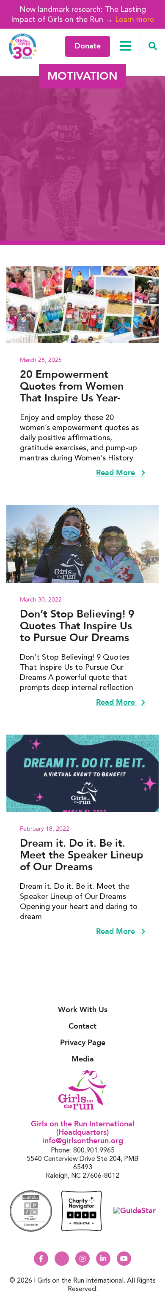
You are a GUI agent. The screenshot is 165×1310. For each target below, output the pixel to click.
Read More (116, 473)
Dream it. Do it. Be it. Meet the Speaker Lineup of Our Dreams (81, 855)
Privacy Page (82, 1042)
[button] (152, 46)
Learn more (134, 19)
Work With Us (82, 1010)
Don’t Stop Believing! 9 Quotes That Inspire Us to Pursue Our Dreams (77, 626)
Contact (82, 1026)
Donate (87, 46)
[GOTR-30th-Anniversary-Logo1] (23, 46)
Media (83, 1059)
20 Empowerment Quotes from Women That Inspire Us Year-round (72, 386)
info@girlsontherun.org (82, 1141)
